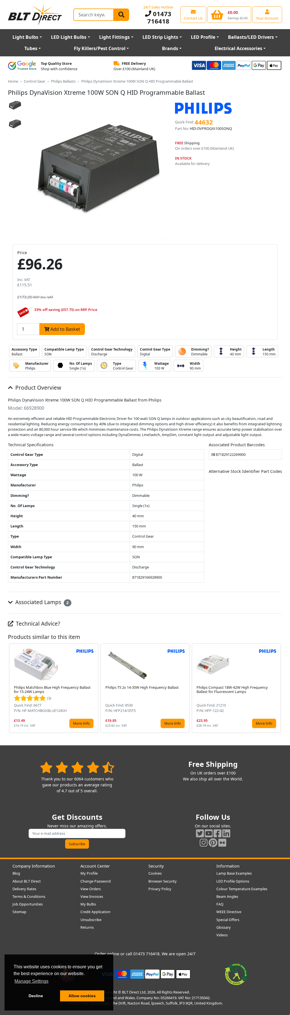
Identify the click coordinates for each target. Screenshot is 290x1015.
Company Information (33, 866)
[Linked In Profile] (226, 833)
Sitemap (19, 911)
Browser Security (162, 881)
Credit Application (95, 911)
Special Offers (227, 919)
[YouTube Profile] (209, 833)
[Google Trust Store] (22, 66)
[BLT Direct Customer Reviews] (77, 767)
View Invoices (91, 896)
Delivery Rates (24, 888)
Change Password (95, 881)
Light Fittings (114, 37)
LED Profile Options (232, 881)
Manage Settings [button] (31, 981)
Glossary (223, 927)
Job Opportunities (27, 904)
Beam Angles (227, 896)
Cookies (155, 873)
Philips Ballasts (63, 81)
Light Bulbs (25, 37)
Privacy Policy (159, 888)
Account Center (95, 866)
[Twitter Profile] (200, 833)
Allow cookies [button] (82, 995)
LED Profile (203, 37)
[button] (277, 688)
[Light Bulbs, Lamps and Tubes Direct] (35, 14)
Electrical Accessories (238, 48)
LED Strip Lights (160, 37)
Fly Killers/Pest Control (99, 48)
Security (156, 866)
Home (13, 81)
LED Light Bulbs (68, 37)
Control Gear (34, 81)
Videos (222, 934)
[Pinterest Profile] (213, 842)
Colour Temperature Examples (241, 888)
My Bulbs (88, 904)
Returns (87, 927)
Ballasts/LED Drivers (251, 37)
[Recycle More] (236, 973)
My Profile (89, 873)
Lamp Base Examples (234, 873)
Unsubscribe (90, 919)
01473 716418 (159, 17)
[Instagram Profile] (204, 842)
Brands (170, 48)
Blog (16, 873)
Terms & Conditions (28, 896)
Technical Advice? (37, 623)
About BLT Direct (26, 881)
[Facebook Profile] (217, 833)
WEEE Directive (228, 911)
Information (228, 866)
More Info (81, 723)
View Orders (90, 888)
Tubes (30, 48)
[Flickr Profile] (222, 842)
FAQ (219, 904)
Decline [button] (36, 995)
